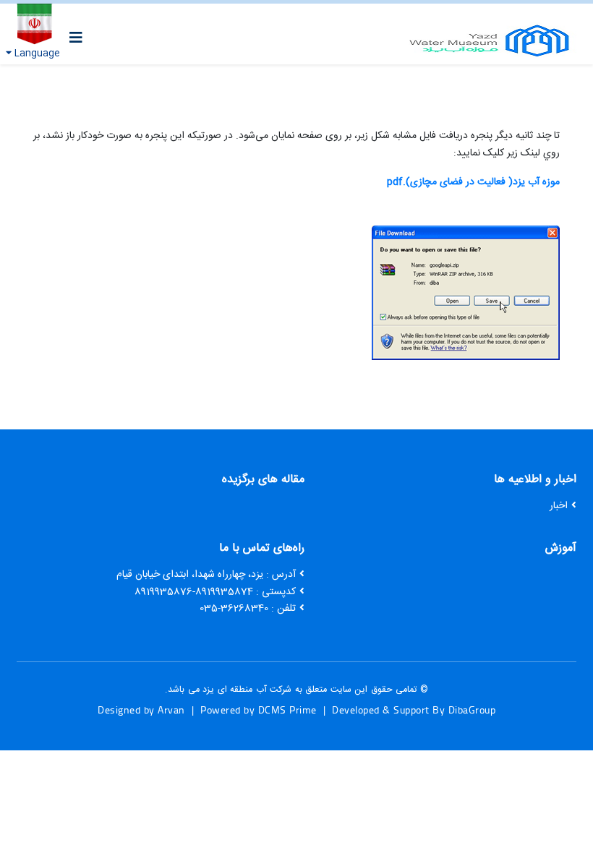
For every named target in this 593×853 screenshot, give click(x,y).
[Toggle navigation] (76, 39)
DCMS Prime (287, 709)
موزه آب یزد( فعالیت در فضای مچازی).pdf (473, 182)
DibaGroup (472, 709)
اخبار (559, 506)
